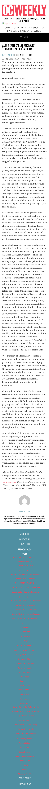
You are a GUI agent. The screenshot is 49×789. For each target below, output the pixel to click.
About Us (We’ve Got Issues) (24, 557)
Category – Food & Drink (24, 664)
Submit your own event (24, 756)
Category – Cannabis (24, 655)
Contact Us (24, 539)
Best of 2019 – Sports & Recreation (26, 618)
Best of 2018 (24, 571)
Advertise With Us (24, 562)
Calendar (24, 624)
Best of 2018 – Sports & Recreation (26, 592)
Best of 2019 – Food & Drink (26, 610)
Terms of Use (25, 544)
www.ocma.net (9, 482)
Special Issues (24, 752)
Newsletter (24, 699)
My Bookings (26, 636)
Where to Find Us (25, 774)
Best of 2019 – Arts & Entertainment (26, 601)
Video (24, 770)
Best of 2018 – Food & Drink (26, 583)
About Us (24, 534)
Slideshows (24, 748)
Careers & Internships (24, 646)
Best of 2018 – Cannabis (26, 579)
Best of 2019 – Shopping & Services (26, 614)
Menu (26, 37)
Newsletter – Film (26, 720)
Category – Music (25, 668)
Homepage (24, 694)
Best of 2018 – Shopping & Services (26, 588)
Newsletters (24, 703)
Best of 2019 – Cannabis (26, 605)
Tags (26, 641)
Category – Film (24, 659)
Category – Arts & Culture (24, 650)
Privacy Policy (24, 549)
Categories (25, 627)
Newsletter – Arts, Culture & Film (26, 707)
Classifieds (24, 677)
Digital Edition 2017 (26, 689)
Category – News (24, 672)
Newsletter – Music (26, 729)
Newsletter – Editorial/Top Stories (26, 711)
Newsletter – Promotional (25, 734)
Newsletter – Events (26, 716)
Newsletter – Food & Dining (26, 725)
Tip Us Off (25, 765)
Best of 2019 (24, 597)
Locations (26, 632)
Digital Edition (24, 686)
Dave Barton (8, 54)
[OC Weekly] (9, 24)
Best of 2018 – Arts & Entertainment (26, 574)
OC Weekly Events (24, 739)
